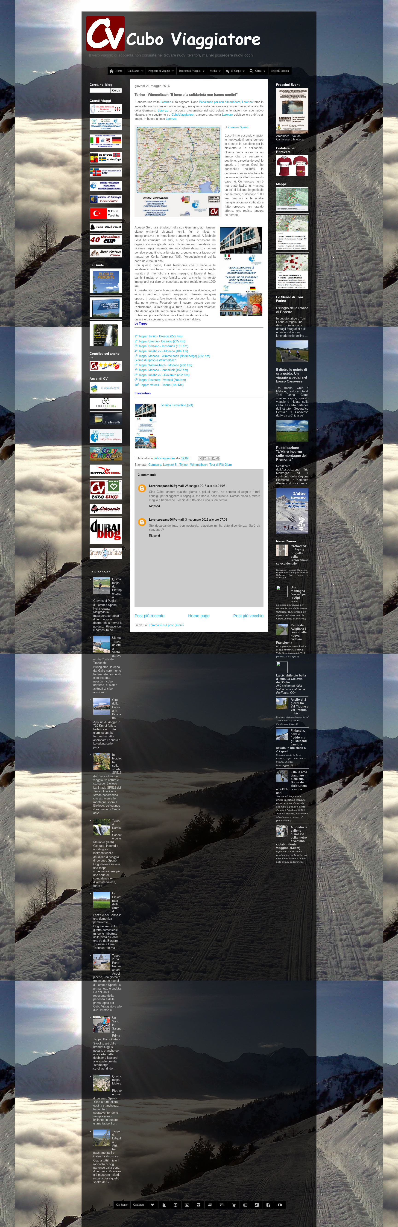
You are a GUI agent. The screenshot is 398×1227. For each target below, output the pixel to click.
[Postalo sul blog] (204, 458)
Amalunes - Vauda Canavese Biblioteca (290, 137)
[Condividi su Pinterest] (218, 458)
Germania (154, 464)
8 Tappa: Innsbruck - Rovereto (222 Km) (162, 375)
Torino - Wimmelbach (193, 464)
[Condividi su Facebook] (213, 458)
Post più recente (149, 616)
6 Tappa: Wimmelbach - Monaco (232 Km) (164, 365)
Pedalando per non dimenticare (219, 102)
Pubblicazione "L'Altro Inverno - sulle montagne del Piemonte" (291, 453)
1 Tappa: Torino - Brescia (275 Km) (158, 336)
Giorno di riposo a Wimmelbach (156, 360)
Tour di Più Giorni (220, 464)
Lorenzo (166, 102)
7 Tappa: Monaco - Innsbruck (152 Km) (162, 370)
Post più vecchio (248, 616)
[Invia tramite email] (200, 458)
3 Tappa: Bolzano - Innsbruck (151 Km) (161, 346)
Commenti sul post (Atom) (166, 625)
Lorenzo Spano (238, 127)
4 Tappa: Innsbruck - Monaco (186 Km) (161, 351)
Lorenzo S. (170, 464)
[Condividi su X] (209, 458)
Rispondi (155, 506)
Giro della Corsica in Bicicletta (116, 708)
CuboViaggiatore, (184, 114)
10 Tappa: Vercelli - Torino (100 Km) (159, 385)
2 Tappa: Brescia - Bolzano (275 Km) (160, 341)
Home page (199, 616)
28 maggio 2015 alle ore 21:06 (205, 486)
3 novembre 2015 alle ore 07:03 (206, 519)
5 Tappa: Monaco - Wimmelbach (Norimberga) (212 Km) (172, 356)
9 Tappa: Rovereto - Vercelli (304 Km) (160, 380)
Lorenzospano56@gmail (166, 486)
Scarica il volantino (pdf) (177, 405)
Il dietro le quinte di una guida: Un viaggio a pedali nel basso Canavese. (291, 375)
